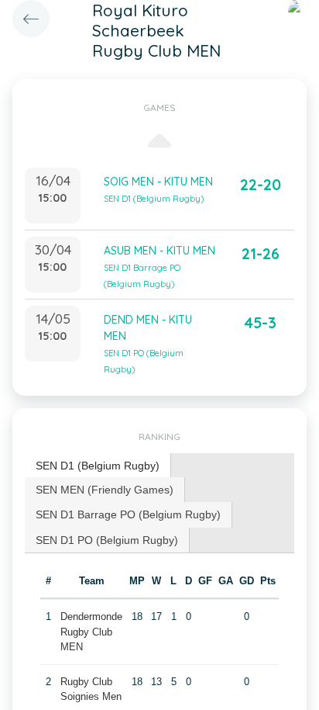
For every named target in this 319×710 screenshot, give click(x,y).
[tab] (98, 466)
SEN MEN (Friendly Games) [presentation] (104, 489)
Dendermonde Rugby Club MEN (91, 632)
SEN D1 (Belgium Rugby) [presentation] (98, 465)
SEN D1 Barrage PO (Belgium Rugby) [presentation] (128, 514)
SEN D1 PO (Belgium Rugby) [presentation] (107, 540)
